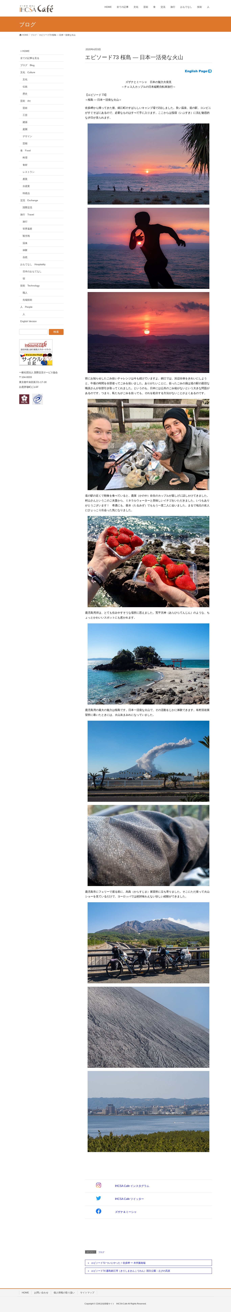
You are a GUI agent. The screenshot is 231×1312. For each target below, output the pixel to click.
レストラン (28, 172)
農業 (25, 179)
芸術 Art (25, 100)
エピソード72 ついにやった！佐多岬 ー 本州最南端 (118, 1262)
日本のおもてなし (32, 271)
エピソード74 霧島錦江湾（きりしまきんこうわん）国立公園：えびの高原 (130, 1270)
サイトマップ (87, 1292)
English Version (28, 321)
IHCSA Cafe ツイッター (129, 1198)
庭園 (25, 129)
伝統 (25, 86)
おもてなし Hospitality (32, 264)
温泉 (25, 243)
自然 (25, 257)
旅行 (25, 221)
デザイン (27, 136)
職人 (25, 292)
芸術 (25, 108)
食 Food (25, 150)
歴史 (25, 93)
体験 (25, 250)
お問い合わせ (41, 1292)
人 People (26, 307)
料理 (25, 157)
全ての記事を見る (29, 58)
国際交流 (27, 207)
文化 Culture (27, 72)
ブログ (101, 1252)
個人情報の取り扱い (64, 1292)
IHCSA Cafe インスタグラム (132, 1185)
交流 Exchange (29, 200)
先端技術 (27, 299)
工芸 (25, 115)
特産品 (26, 193)
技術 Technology (30, 285)
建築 (25, 122)
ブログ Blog (27, 65)
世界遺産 (27, 228)
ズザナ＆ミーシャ (126, 1211)
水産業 (26, 186)
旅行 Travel (27, 214)
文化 (25, 79)
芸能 (25, 143)
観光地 (26, 235)
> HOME (24, 51)
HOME (25, 1292)
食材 (25, 164)
